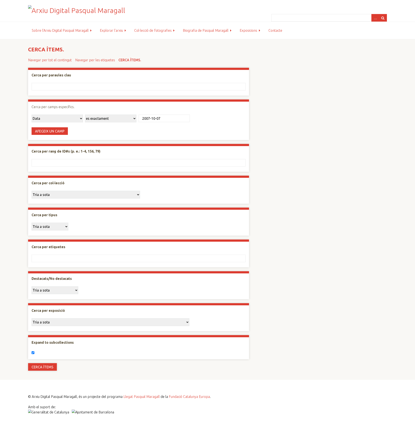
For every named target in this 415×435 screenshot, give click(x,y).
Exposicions (248, 30)
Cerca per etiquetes (48, 247)
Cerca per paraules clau (51, 75)
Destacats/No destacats (52, 279)
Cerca (383, 18)
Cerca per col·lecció (48, 183)
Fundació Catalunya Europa (189, 397)
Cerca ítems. (129, 60)
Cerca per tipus (44, 215)
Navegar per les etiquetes (95, 60)
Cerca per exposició (48, 310)
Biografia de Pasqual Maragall (205, 30)
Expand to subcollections (53, 342)
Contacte (275, 30)
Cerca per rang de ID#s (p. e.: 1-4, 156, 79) (66, 151)
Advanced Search (375, 18)
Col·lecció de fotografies (153, 30)
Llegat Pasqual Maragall (141, 397)
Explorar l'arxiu (111, 30)
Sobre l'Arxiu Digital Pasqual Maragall (60, 30)
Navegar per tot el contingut (50, 60)
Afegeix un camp (49, 131)
